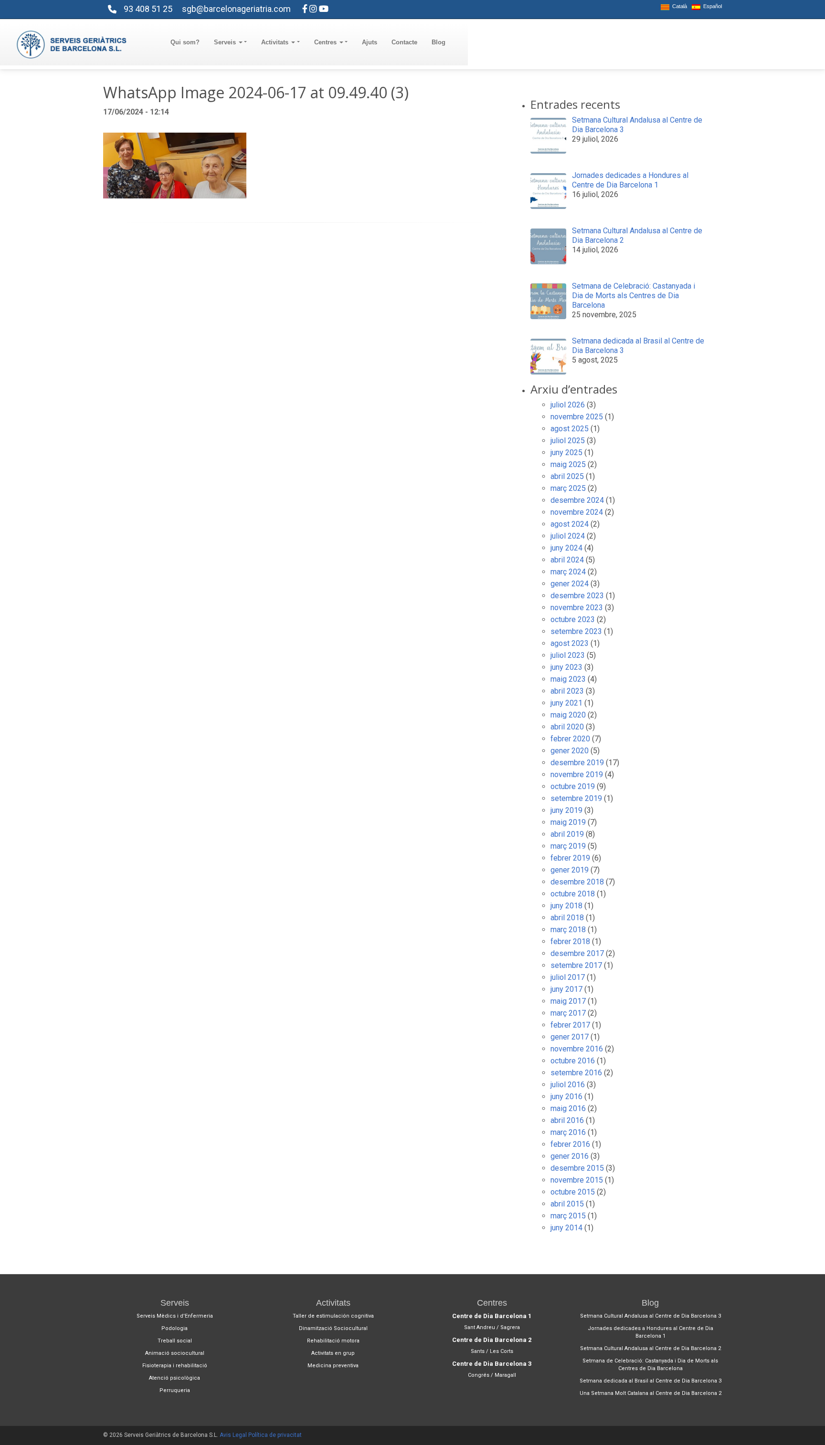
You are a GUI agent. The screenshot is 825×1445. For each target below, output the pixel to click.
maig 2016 (568, 1108)
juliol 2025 (567, 440)
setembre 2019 (576, 798)
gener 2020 (569, 750)
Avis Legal (233, 1435)
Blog (438, 42)
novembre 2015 (576, 1180)
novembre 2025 (576, 416)
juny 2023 (566, 667)
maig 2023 (568, 679)
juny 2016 (566, 1096)
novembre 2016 (576, 1048)
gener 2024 (569, 583)
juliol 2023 (567, 655)
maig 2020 (568, 714)
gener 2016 (569, 1156)
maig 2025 (568, 464)
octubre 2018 (572, 893)
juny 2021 (566, 702)
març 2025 (568, 488)
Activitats (275, 42)
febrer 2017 (570, 1024)
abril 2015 (567, 1203)
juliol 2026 (567, 404)
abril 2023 (567, 691)
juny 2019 (566, 810)
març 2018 (568, 929)
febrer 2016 (570, 1144)
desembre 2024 (577, 500)
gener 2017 (569, 1036)
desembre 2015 (577, 1168)
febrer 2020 (570, 738)
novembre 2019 (576, 774)
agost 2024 (569, 524)
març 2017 (568, 1013)
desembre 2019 (577, 762)
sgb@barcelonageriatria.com (236, 9)
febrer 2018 (570, 941)
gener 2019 (569, 869)
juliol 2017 (567, 977)
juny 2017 (566, 989)
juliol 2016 (567, 1084)
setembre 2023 (576, 631)
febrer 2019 (570, 858)
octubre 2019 (572, 786)
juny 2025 (566, 452)
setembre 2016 (576, 1072)
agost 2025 (569, 428)
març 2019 (568, 846)
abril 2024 (567, 559)
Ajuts (369, 42)
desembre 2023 (577, 595)
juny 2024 (566, 547)
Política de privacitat (275, 1435)
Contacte (404, 42)
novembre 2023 (576, 607)
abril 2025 (567, 476)
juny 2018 (566, 905)
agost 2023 (569, 643)
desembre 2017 (577, 953)
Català (678, 6)
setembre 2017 (576, 965)
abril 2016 (567, 1120)
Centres (326, 42)
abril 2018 (567, 917)
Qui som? (185, 42)
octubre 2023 (572, 619)
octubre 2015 (572, 1191)
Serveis (226, 42)
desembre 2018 (577, 881)
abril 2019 (567, 834)
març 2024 (568, 571)
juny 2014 (566, 1227)
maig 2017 (568, 1001)
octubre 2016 (572, 1060)
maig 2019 (568, 822)
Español (711, 6)
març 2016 (568, 1132)
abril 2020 (567, 726)
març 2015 (568, 1215)
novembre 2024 (576, 512)
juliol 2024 (567, 536)
